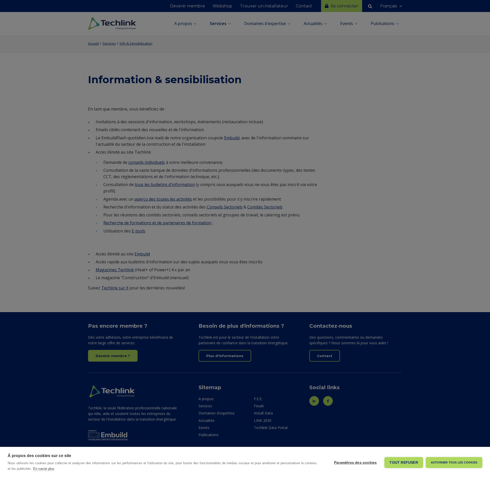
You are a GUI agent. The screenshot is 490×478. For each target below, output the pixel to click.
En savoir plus (43, 469)
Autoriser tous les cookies (454, 462)
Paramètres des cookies (355, 462)
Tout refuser (403, 462)
